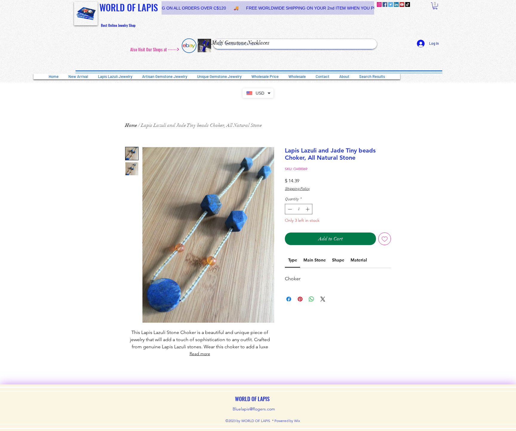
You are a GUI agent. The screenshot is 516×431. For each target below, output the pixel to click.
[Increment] (308, 209)
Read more (200, 353)
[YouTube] (402, 4)
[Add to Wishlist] (384, 239)
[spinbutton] (299, 209)
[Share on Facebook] (288, 299)
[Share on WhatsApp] (311, 299)
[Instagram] (379, 4)
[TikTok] (407, 4)
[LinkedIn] (396, 4)
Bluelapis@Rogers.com (254, 409)
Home (131, 125)
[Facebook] (385, 4)
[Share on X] (322, 299)
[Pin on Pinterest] (300, 299)
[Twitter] (390, 4)
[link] (435, 6)
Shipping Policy (297, 188)
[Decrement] (289, 209)
